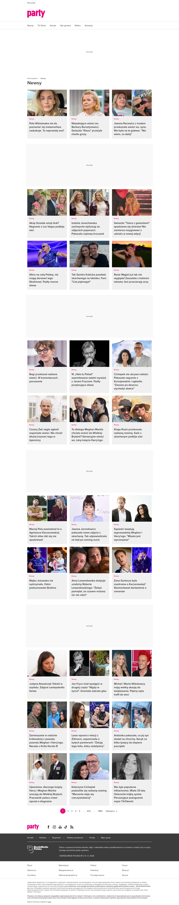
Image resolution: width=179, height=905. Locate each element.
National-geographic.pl (68, 875)
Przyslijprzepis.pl (97, 875)
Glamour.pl (31, 870)
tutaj (49, 902)
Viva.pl (124, 865)
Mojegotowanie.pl (66, 870)
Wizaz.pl (125, 870)
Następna (110, 810)
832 (89, 810)
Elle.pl (29, 865)
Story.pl (125, 875)
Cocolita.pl (31, 875)
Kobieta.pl (94, 870)
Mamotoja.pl (63, 865)
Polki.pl (93, 865)
